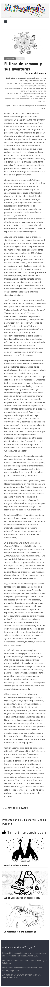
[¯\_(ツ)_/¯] (25, 5)
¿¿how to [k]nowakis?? (16, 807)
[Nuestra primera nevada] (25, 838)
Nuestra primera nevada (16, 865)
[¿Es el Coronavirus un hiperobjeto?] (25, 872)
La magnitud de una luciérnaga (20, 931)
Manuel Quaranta (37, 73)
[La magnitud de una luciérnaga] (25, 904)
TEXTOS (20, 59)
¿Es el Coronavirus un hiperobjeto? (22, 897)
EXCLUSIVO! (10, 59)
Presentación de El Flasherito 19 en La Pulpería (24, 821)
